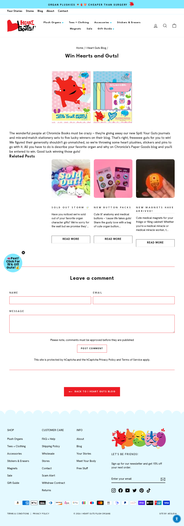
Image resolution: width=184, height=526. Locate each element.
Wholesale (48, 453)
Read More (71, 239)
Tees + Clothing (79, 22)
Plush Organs (52, 22)
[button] (13, 263)
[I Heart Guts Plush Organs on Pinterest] (141, 490)
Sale (89, 28)
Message (16, 311)
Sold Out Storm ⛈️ (71, 207)
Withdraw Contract (53, 483)
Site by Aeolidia (168, 513)
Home (79, 48)
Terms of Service (132, 360)
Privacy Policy (107, 360)
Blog (40, 11)
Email (97, 292)
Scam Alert (48, 475)
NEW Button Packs (112, 207)
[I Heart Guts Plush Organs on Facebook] (120, 490)
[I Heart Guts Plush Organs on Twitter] (134, 490)
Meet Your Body (86, 461)
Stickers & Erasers (129, 22)
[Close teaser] (23, 252)
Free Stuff (82, 468)
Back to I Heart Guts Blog (94, 391)
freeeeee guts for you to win (150, 138)
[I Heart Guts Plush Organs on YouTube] (127, 490)
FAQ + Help (48, 439)
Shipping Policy (51, 446)
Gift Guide (105, 28)
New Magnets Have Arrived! (155, 209)
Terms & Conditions (18, 513)
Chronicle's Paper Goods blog (135, 147)
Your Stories (14, 11)
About (50, 11)
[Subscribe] (163, 479)
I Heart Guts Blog (96, 48)
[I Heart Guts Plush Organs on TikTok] (148, 490)
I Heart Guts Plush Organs (96, 513)
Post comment (92, 348)
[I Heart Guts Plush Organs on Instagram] (113, 490)
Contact (63, 11)
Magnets (75, 28)
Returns (46, 490)
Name (13, 292)
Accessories (101, 22)
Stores (30, 11)
